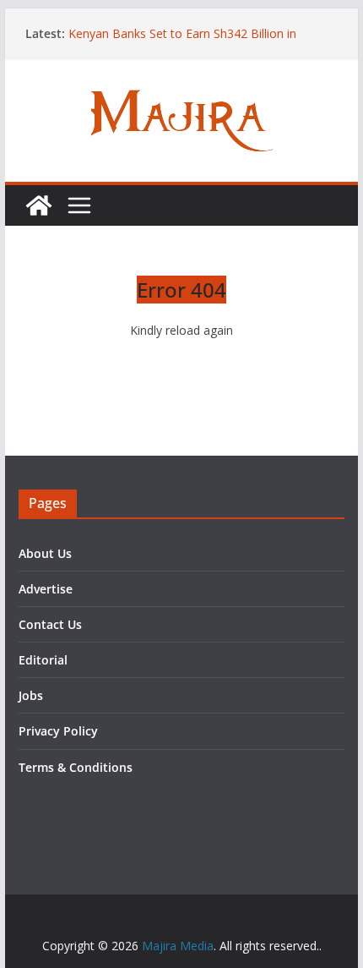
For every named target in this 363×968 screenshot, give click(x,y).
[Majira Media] (39, 205)
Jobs (31, 695)
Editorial (43, 660)
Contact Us (50, 624)
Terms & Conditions (76, 767)
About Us (45, 553)
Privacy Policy (58, 731)
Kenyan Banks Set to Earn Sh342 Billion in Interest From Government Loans (182, 41)
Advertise (46, 589)
